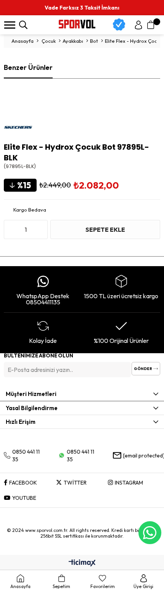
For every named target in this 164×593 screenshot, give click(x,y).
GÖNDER (143, 368)
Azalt (11, 229)
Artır (40, 229)
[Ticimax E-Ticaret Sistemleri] (82, 563)
